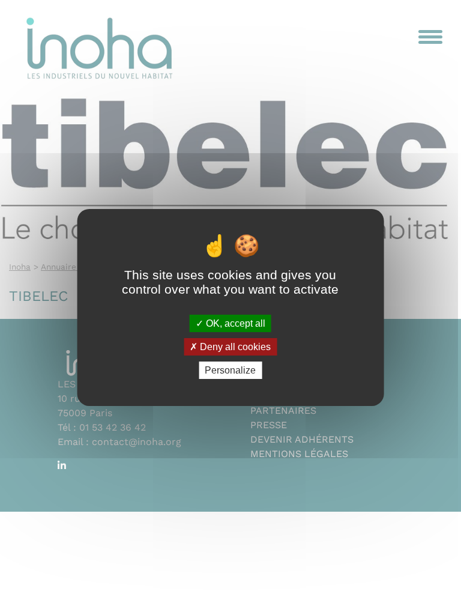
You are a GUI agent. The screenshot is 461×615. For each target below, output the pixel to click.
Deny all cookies (234, 347)
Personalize (230, 370)
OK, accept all (234, 323)
